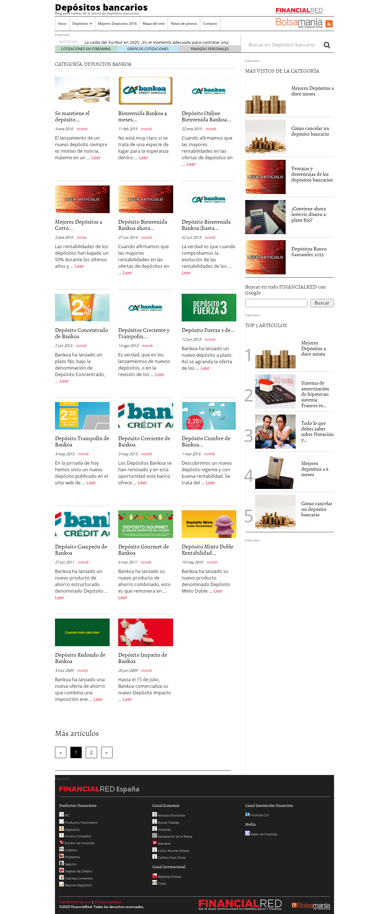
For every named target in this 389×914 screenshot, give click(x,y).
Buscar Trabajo (168, 822)
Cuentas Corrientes (78, 878)
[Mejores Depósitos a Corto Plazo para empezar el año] (82, 199)
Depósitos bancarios (101, 7)
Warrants (164, 843)
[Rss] (329, 24)
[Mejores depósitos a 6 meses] (275, 472)
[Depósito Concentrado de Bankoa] (82, 307)
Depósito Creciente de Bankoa (144, 441)
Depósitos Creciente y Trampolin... (143, 332)
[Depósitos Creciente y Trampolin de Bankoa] (145, 307)
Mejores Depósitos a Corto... (78, 224)
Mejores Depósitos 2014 (117, 23)
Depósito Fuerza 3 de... (208, 329)
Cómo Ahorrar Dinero (173, 850)
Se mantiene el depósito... (72, 116)
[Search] (327, 45)
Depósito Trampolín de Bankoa (82, 441)
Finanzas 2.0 (259, 815)
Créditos (70, 850)
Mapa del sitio (154, 23)
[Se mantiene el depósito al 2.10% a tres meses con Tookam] (82, 90)
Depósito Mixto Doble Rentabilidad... (207, 549)
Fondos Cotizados (77, 836)
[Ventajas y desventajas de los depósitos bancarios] (265, 177)
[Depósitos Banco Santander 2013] (265, 257)
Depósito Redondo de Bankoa (80, 657)
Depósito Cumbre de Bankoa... (206, 441)
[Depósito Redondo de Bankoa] (82, 632)
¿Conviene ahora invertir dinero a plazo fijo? (308, 214)
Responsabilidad (108, 901)
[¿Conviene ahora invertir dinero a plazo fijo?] (265, 217)
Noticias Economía (171, 815)
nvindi (82, 128)
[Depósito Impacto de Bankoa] (145, 632)
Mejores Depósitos (78, 885)
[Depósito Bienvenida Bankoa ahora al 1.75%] (145, 199)
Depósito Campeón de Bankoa (81, 549)
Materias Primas (169, 876)
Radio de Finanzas (263, 834)
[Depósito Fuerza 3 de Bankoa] (209, 307)
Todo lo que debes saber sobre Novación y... (317, 431)
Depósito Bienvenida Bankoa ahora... (142, 224)
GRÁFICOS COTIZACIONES (148, 48)
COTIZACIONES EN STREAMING (86, 48)
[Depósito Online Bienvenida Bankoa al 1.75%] (209, 90)
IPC (66, 815)
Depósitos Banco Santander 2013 (309, 251)
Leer (96, 157)
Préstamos (72, 857)
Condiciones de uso (75, 901)
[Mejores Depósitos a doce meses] (265, 96)
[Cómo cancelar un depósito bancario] (265, 137)
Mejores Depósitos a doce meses (312, 90)
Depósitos (80, 23)
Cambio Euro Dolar (171, 857)
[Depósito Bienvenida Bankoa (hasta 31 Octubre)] (209, 199)
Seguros (70, 864)
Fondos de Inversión (79, 843)
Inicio (62, 23)
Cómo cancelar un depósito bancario (310, 131)
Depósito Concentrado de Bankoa (81, 332)
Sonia (81, 237)
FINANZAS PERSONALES (210, 48)
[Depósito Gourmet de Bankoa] (145, 524)
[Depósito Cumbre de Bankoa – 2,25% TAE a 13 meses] (209, 415)
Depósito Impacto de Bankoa (142, 657)
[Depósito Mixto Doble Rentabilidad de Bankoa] (209, 524)
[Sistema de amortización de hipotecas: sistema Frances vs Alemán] (275, 391)
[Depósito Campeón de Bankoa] (82, 524)
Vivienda (164, 829)
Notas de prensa (184, 23)
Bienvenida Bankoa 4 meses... (142, 116)
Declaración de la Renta (174, 836)
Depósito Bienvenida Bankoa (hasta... (206, 224)
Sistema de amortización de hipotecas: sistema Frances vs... (315, 394)
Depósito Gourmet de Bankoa (143, 549)
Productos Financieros (80, 822)
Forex (161, 883)
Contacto (210, 23)
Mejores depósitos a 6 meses (314, 468)
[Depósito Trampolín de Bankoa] (82, 415)
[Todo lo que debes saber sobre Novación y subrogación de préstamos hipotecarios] (275, 431)
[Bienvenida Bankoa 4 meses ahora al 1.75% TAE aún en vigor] (145, 90)
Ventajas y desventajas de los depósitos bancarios (312, 173)
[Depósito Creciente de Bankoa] (145, 415)
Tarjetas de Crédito (78, 871)
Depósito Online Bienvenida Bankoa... (206, 116)
